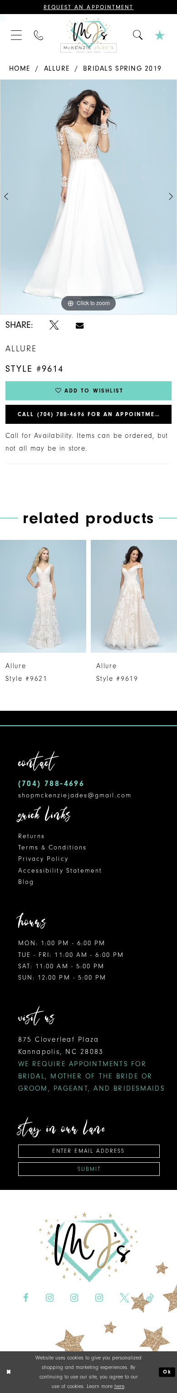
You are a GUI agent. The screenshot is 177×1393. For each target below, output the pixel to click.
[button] (16, 35)
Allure (57, 68)
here (119, 1386)
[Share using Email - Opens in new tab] (79, 325)
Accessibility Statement (60, 870)
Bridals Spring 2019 (122, 68)
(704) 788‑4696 (51, 783)
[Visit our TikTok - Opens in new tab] (150, 1298)
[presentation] (56, 596)
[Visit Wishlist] (161, 35)
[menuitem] (16, 35)
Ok (167, 1372)
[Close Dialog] (8, 1372)
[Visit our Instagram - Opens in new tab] (49, 1298)
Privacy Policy (43, 859)
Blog (26, 882)
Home (19, 68)
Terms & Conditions (52, 847)
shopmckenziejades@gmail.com (75, 795)
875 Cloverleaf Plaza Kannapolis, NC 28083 (91, 1063)
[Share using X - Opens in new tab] (54, 325)
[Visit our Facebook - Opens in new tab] (26, 1298)
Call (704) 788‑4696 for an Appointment (90, 414)
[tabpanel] (88, 197)
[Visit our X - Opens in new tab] (124, 1298)
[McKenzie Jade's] (88, 35)
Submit (89, 1169)
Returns (31, 836)
